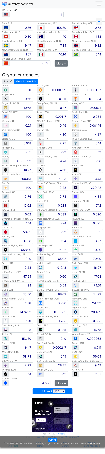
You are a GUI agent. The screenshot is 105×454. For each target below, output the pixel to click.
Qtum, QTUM (43, 272)
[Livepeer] (40, 232)
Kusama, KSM (9, 369)
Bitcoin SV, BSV (80, 316)
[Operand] (5, 196)
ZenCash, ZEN (44, 352)
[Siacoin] (5, 312)
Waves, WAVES (10, 378)
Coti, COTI (77, 254)
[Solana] (40, 98)
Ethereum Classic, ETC (49, 209)
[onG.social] (75, 294)
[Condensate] (40, 178)
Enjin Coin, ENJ (80, 263)
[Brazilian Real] (76, 54)
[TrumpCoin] (40, 107)
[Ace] (75, 178)
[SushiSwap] (5, 329)
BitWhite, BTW (9, 360)
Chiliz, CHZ (8, 227)
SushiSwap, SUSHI (11, 325)
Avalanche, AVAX (80, 147)
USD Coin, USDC (11, 130)
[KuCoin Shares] (75, 143)
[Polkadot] (40, 152)
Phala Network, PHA (47, 316)
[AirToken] (40, 267)
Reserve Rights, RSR (12, 245)
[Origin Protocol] (40, 303)
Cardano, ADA (79, 130)
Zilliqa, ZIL (7, 334)
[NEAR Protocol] (40, 125)
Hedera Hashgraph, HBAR (15, 165)
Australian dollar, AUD (48, 32)
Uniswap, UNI (9, 121)
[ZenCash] (40, 356)
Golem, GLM (8, 316)
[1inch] (5, 347)
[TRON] (40, 143)
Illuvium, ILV (78, 218)
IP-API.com (60, 434)
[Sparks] (5, 241)
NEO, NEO (42, 236)
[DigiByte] (75, 312)
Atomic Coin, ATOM (82, 156)
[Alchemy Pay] (40, 258)
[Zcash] (40, 116)
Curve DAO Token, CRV (49, 183)
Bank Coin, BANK (46, 360)
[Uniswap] (5, 125)
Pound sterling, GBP (82, 23)
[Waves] (5, 383)
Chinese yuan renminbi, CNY (16, 58)
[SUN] (75, 356)
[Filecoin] (5, 152)
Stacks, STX (78, 192)
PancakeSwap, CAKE (48, 281)
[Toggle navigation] (99, 4)
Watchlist (32, 81)
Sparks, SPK (8, 236)
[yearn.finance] (75, 338)
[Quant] (75, 347)
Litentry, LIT (78, 245)
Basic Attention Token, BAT (86, 360)
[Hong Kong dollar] (41, 45)
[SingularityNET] (75, 187)
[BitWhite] (5, 365)
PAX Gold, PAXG (45, 343)
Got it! (52, 439)
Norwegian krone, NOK (84, 41)
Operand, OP (8, 192)
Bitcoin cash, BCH (11, 174)
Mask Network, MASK (48, 218)
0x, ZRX (41, 165)
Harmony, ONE (79, 298)
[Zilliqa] (5, 338)
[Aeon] (75, 276)
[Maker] (5, 161)
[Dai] (5, 187)
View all (20, 81)
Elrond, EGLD (44, 334)
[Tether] (5, 90)
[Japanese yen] (41, 27)
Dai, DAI (6, 183)
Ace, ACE (77, 174)
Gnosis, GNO (43, 307)
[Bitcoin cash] (5, 178)
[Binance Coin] (75, 125)
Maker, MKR (8, 156)
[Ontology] (75, 329)
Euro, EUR (7, 23)
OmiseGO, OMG (45, 369)
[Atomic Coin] (75, 161)
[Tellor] (40, 329)
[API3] (75, 374)
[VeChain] (75, 285)
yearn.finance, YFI (81, 334)
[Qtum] (40, 276)
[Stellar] (40, 134)
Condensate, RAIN (46, 174)
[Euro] (6, 27)
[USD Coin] (5, 134)
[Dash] (40, 205)
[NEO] (40, 241)
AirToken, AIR (44, 263)
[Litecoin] (5, 143)
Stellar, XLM (43, 130)
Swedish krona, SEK (12, 41)
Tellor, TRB (42, 325)
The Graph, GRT (45, 245)
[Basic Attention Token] (75, 365)
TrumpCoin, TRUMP (47, 103)
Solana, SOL (43, 94)
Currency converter (20, 4)
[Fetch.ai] (5, 214)
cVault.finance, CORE (13, 298)
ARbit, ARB (77, 165)
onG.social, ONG (80, 289)
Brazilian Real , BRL (82, 50)
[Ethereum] (75, 90)
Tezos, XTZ (8, 263)
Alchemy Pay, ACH (46, 254)
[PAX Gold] (40, 347)
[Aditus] (75, 232)
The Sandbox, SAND (82, 236)
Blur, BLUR (7, 289)
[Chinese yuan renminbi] (6, 63)
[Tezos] (5, 267)
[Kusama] (5, 374)
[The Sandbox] (75, 241)
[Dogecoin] (5, 107)
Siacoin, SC (8, 307)
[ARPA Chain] (5, 276)
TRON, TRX (42, 138)
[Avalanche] (75, 152)
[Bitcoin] (40, 90)
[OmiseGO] (40, 374)
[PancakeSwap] (40, 285)
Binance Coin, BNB (81, 121)
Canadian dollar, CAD (83, 32)
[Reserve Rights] (5, 249)
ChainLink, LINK (80, 112)
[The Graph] (40, 249)
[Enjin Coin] (75, 267)
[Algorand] (75, 205)
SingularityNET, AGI (82, 183)
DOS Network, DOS (47, 156)
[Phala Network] (40, 320)
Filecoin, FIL (8, 147)
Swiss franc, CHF (11, 32)
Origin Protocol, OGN (48, 298)
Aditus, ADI (78, 227)
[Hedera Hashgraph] (5, 169)
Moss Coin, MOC (10, 352)
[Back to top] (99, 448)
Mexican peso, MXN (47, 50)
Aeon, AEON (78, 272)
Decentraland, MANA (13, 281)
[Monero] (75, 98)
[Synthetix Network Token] (5, 223)
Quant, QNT (78, 343)
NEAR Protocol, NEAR (48, 121)
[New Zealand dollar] (6, 54)
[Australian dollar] (41, 36)
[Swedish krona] (6, 45)
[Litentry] (75, 249)
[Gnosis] (40, 312)
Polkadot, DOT (44, 147)
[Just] (5, 205)
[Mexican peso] (41, 54)
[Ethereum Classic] (40, 214)
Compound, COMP (81, 209)
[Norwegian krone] (76, 45)
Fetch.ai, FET (8, 209)
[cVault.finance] (5, 303)
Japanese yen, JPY (47, 23)
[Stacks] (75, 196)
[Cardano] (75, 134)
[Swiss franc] (6, 36)
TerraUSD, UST (10, 112)
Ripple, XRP (8, 94)
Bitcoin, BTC (43, 85)
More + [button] (61, 63)
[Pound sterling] (76, 27)
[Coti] (75, 258)
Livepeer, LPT (44, 227)
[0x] (40, 169)
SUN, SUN (77, 352)
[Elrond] (40, 338)
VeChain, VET (79, 281)
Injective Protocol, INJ (13, 254)
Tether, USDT (9, 85)
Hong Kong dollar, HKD (49, 41)
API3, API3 (77, 369)
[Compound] (75, 214)
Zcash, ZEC (43, 112)
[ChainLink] (75, 116)
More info (95, 443)
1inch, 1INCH (8, 343)
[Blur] (5, 294)
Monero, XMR (79, 94)
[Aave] (75, 107)
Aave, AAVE (78, 103)
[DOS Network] (40, 161)
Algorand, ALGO (80, 201)
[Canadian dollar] (76, 36)
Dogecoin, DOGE (11, 103)
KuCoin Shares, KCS (82, 138)
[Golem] (5, 320)
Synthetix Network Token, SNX (18, 218)
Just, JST (7, 201)
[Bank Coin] (40, 365)
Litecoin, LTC (8, 138)
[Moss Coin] (5, 356)
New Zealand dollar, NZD (15, 50)
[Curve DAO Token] (40, 187)
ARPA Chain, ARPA (11, 272)
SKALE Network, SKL (48, 289)
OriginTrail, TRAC (45, 192)
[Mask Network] (40, 223)
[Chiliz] (5, 232)
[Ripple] (5, 98)
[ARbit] (75, 169)
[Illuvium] (75, 223)
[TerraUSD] (5, 116)
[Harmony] (75, 303)
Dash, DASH (43, 201)
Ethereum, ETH (80, 85)
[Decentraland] (5, 285)
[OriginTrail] (40, 196)
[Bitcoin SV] (75, 320)
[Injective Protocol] (5, 258)
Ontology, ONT (79, 325)
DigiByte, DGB (79, 307)
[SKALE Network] (40, 294)
